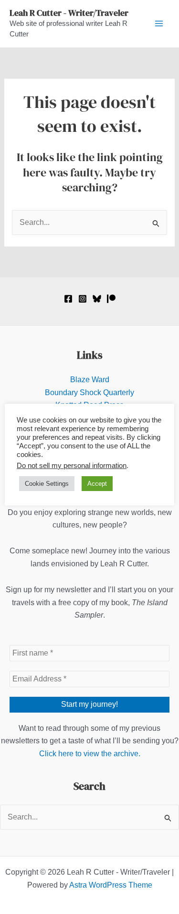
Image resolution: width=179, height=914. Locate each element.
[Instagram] (82, 298)
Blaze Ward (89, 379)
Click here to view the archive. (89, 754)
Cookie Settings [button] (47, 483)
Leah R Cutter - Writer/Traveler (69, 13)
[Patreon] (111, 298)
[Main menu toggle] (158, 23)
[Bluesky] (97, 298)
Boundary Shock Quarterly (89, 392)
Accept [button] (97, 483)
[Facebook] (68, 298)
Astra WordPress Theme (110, 885)
